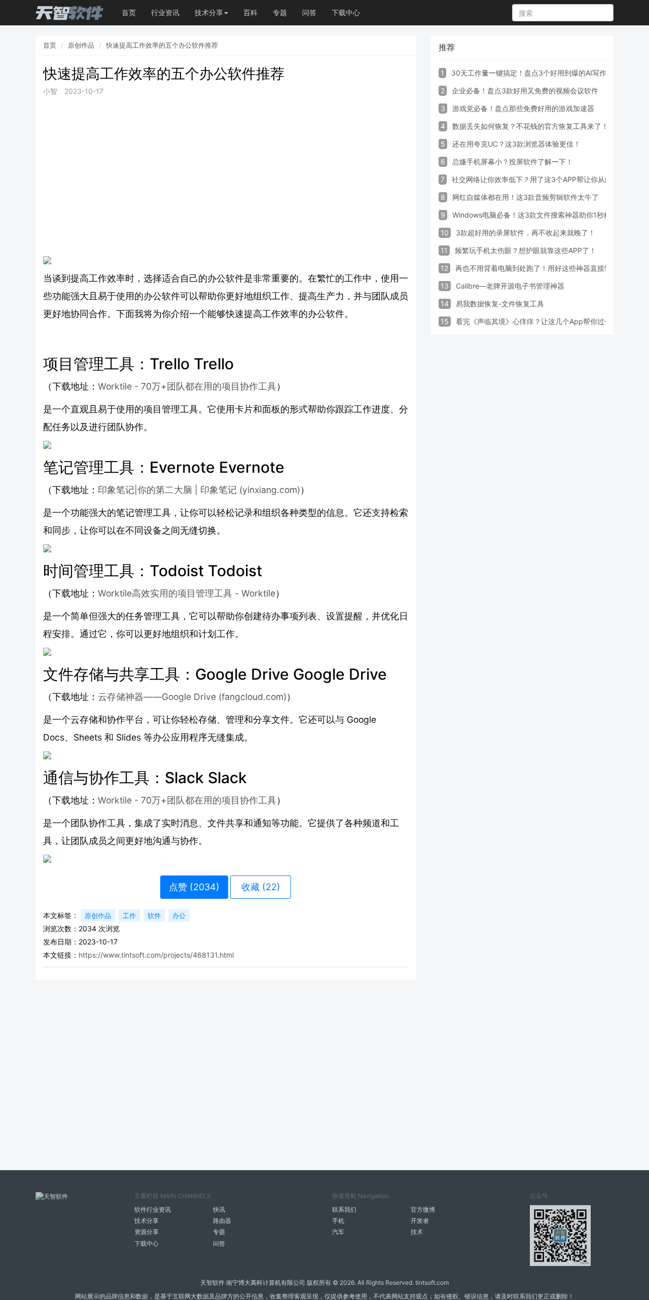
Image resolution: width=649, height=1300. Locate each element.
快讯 (219, 1209)
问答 (309, 12)
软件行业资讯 (152, 1209)
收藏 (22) (260, 887)
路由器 (222, 1220)
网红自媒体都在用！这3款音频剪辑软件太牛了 (525, 197)
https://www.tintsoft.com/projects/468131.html (156, 955)
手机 (338, 1220)
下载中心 (346, 12)
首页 (129, 12)
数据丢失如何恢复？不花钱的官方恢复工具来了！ (530, 126)
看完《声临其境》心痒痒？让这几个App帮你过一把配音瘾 (548, 321)
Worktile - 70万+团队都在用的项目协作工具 (187, 386)
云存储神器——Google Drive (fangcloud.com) (192, 696)
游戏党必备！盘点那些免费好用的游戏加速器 (523, 108)
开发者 (420, 1220)
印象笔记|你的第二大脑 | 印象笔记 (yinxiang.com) (199, 489)
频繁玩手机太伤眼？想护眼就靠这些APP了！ (525, 250)
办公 (179, 915)
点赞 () (194, 887)
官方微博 (423, 1209)
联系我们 (344, 1209)
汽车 (338, 1232)
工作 (129, 915)
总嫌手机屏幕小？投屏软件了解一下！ (512, 161)
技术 (417, 1232)
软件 (154, 915)
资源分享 (146, 1232)
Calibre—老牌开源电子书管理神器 (510, 286)
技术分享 (146, 1220)
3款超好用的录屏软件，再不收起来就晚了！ (525, 232)
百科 (250, 12)
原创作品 (81, 45)
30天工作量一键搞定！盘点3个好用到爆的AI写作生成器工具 (546, 72)
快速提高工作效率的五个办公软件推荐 (162, 45)
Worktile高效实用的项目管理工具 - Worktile (186, 593)
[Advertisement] (225, 177)
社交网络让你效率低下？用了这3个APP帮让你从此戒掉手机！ (549, 179)
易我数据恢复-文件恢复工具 (500, 303)
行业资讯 (165, 12)
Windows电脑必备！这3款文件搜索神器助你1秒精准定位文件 (549, 214)
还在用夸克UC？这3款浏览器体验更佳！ (516, 143)
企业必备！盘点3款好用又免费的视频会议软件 (525, 90)
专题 (280, 12)
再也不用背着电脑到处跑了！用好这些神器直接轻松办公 (544, 268)
